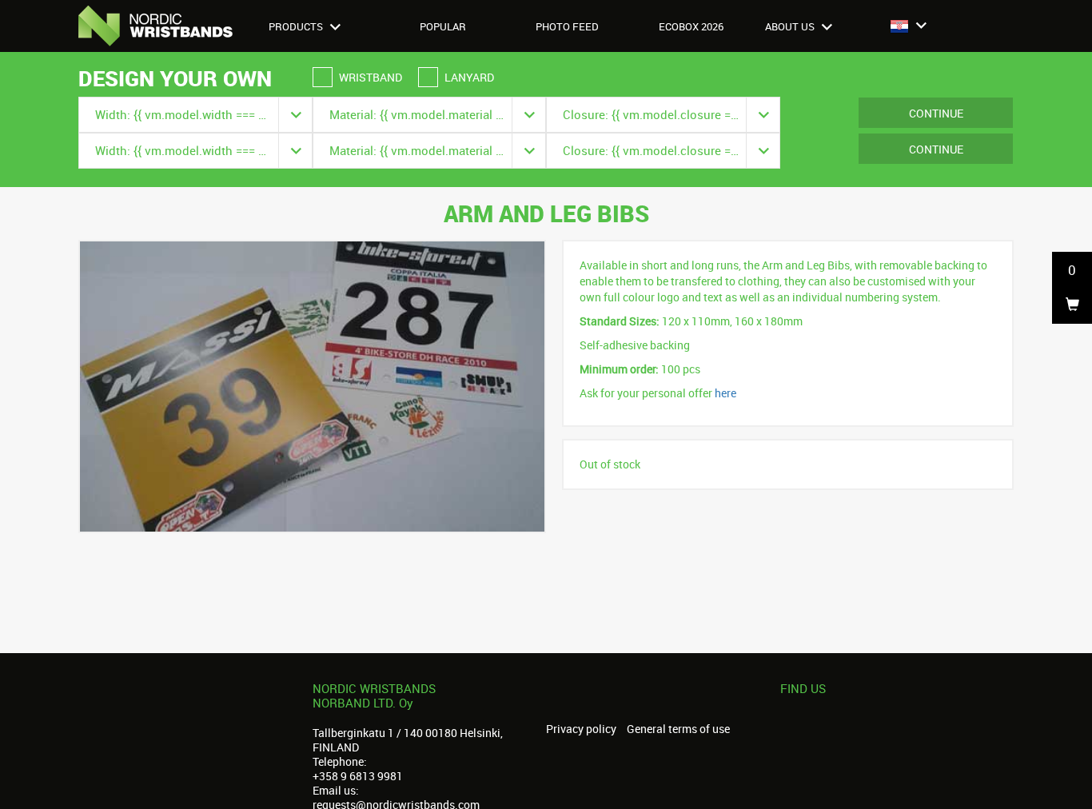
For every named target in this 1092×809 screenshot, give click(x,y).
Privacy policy (581, 729)
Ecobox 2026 (691, 26)
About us (791, 26)
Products (297, 26)
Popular (443, 26)
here (725, 393)
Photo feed (567, 26)
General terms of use (678, 729)
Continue (936, 113)
